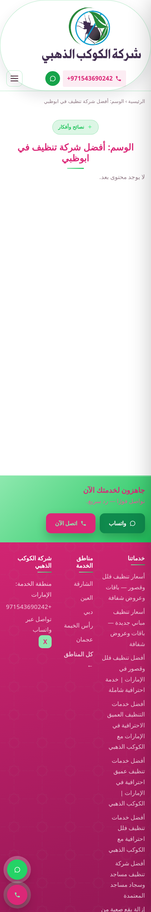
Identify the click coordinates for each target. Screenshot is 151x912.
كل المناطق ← (78, 659)
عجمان (84, 639)
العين (86, 598)
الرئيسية (136, 101)
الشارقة (83, 584)
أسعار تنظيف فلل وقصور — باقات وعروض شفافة (123, 587)
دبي (88, 612)
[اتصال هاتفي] (17, 895)
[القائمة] (14, 78)
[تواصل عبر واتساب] (52, 78)
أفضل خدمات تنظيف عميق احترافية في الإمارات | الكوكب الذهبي (127, 781)
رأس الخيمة (78, 625)
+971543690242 (29, 607)
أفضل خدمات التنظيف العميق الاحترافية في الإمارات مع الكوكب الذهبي (126, 725)
